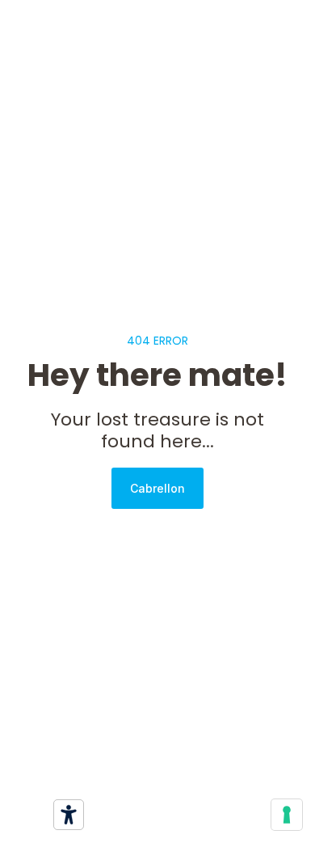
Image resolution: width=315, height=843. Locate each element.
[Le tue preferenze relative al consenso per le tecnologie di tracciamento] (286, 814)
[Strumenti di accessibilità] (68, 814)
